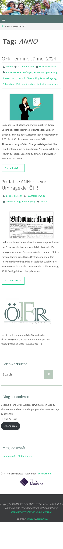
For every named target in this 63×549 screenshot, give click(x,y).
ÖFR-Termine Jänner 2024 (29, 58)
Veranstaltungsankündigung (20, 197)
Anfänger (27, 71)
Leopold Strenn (26, 76)
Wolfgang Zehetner (26, 81)
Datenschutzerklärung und (25, 507)
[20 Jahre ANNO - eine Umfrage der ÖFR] (31, 220)
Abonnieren (11, 421)
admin (9, 66)
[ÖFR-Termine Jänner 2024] (31, 104)
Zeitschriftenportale (47, 81)
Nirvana (31, 513)
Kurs (14, 76)
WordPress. (42, 513)
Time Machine (43, 468)
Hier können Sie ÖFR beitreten (16, 451)
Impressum (46, 507)
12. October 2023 (36, 192)
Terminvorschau (47, 66)
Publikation (8, 81)
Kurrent (6, 76)
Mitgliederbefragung (45, 76)
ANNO (37, 71)
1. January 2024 (26, 66)
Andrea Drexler (14, 71)
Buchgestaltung (49, 71)
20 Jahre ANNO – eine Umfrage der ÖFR (24, 181)
